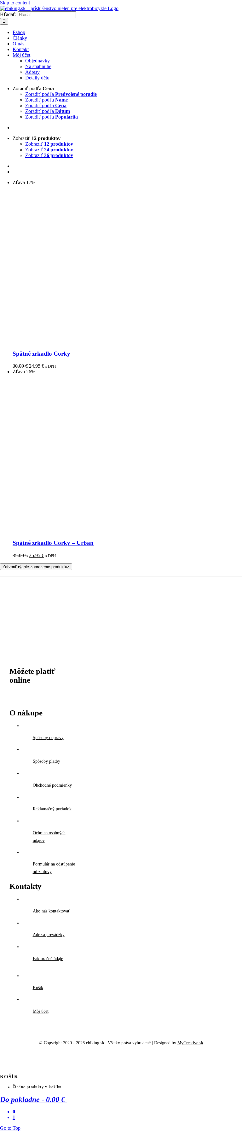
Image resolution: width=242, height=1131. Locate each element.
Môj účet (41, 1011)
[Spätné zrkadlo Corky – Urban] (91, 530)
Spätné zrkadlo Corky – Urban (53, 542)
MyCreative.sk (190, 1043)
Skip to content (15, 2)
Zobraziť (49, 144)
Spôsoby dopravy (48, 737)
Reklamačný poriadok (52, 809)
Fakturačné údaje (48, 958)
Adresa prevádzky (49, 934)
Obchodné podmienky (52, 785)
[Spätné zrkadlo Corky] (91, 341)
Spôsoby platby (46, 761)
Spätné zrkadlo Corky (41, 353)
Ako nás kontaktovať (51, 911)
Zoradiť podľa (61, 94)
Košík (38, 987)
